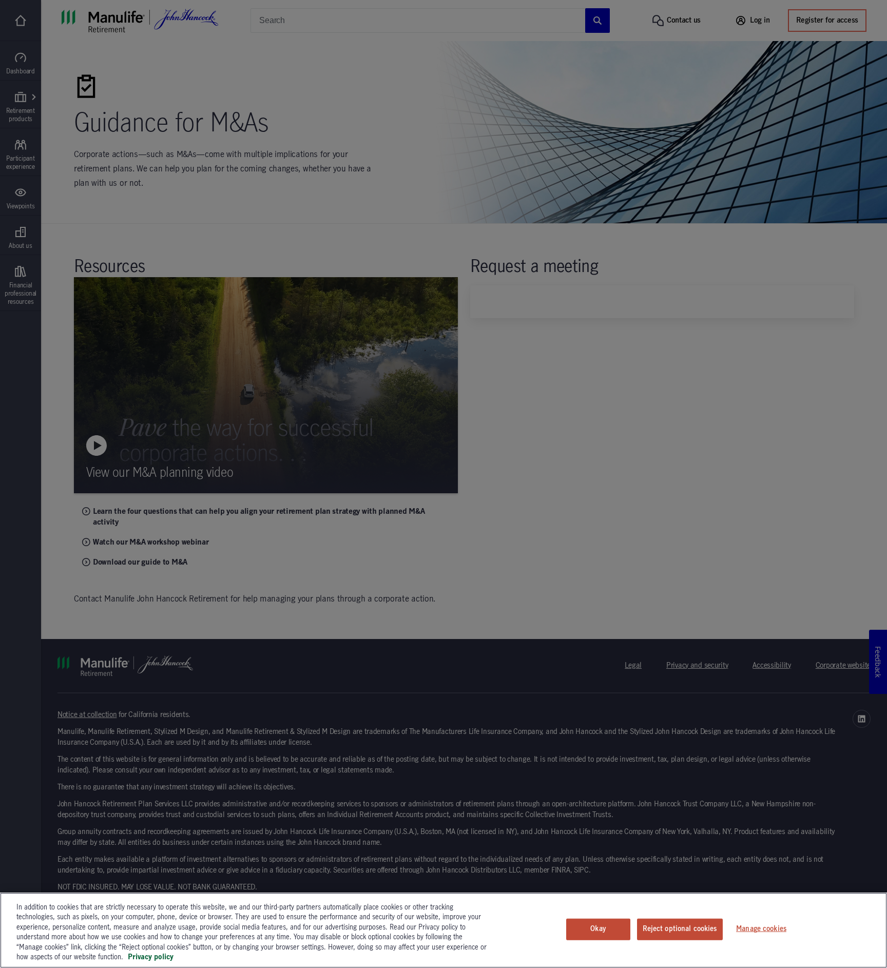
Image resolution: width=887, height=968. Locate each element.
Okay (598, 929)
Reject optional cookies (680, 929)
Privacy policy (150, 957)
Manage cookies (761, 929)
